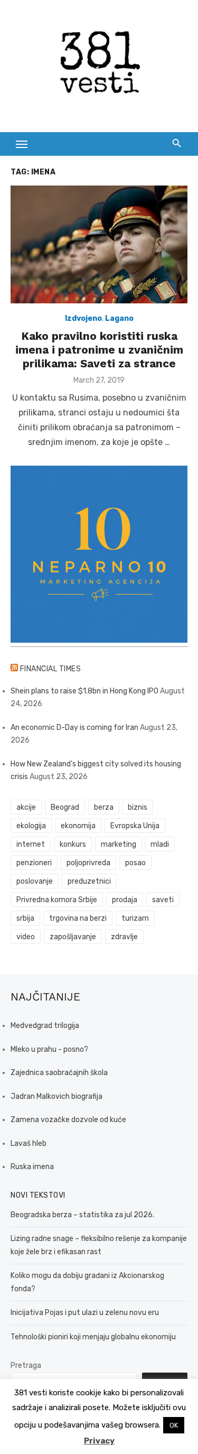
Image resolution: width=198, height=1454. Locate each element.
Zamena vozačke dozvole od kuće (68, 1119)
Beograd (65, 807)
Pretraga (26, 1365)
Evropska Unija (134, 825)
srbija (25, 918)
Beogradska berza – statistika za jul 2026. (82, 1214)
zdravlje (124, 936)
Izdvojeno (83, 318)
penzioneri (34, 862)
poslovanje (34, 881)
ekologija (31, 825)
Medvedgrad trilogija (45, 1025)
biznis (137, 807)
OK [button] (173, 1425)
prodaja (124, 899)
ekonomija (78, 825)
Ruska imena (32, 1166)
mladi (159, 844)
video (25, 936)
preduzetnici (89, 881)
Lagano (119, 318)
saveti (163, 899)
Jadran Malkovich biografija (56, 1096)
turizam (135, 918)
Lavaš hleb (28, 1143)
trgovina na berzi (78, 918)
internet (30, 844)
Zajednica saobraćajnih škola (59, 1072)
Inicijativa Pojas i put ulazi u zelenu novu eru (85, 1312)
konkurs (73, 844)
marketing (118, 844)
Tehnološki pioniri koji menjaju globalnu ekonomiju (93, 1336)
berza (104, 807)
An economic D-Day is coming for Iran (74, 727)
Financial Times (50, 668)
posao (135, 862)
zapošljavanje (73, 936)
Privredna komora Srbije (56, 899)
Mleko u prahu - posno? (49, 1049)
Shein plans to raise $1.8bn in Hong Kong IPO (84, 691)
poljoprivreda (88, 862)
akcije (26, 807)
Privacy (99, 1441)
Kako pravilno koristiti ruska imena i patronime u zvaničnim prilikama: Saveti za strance (99, 350)
